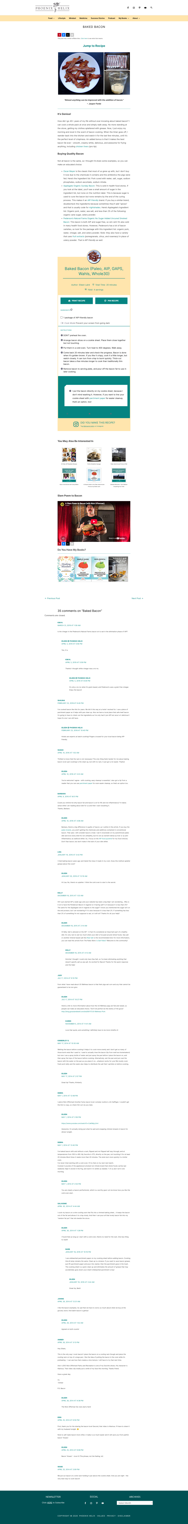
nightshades (94, 207)
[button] (151, 7)
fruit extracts (78, 236)
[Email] (72, 35)
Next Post (137, 598)
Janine (61, 1299)
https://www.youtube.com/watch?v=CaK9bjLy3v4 (79, 1123)
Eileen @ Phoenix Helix (72, 641)
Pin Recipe (113, 301)
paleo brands (66, 830)
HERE (49, 1502)
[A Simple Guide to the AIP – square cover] (94, 475)
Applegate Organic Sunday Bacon (79, 186)
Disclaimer (124, 1516)
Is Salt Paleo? (101, 941)
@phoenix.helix (88, 426)
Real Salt (90, 938)
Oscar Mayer (69, 171)
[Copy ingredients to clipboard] (71, 309)
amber (61, 1340)
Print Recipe (78, 301)
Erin (59, 1417)
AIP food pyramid (105, 839)
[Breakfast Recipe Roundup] (69, 454)
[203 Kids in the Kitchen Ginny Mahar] (69, 475)
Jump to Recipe (94, 46)
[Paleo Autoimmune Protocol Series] (119, 454)
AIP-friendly (93, 200)
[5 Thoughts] (119, 475)
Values (101, 1516)
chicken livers (82, 146)
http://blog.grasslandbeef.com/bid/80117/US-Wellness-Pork (83, 1011)
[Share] (63, 35)
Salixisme (62, 1204)
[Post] (68, 35)
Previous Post (52, 598)
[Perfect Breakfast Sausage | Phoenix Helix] (94, 454)
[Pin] (59, 35)
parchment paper (86, 783)
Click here (84, 38)
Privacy (111, 1516)
